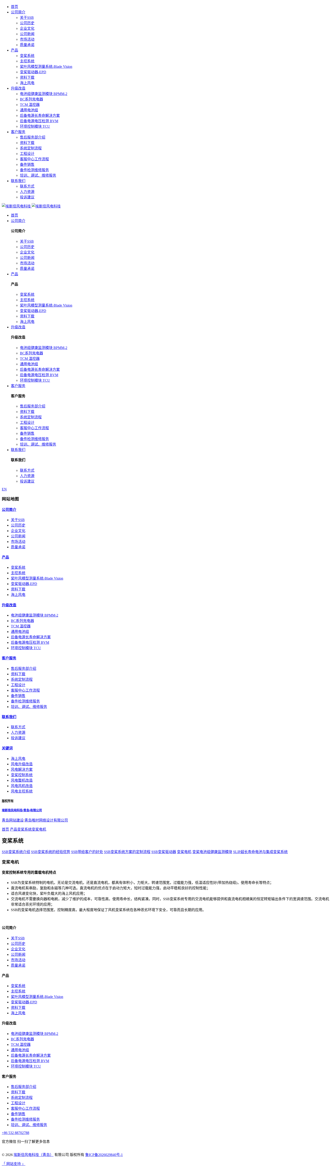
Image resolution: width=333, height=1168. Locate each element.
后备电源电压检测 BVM (39, 121)
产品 (14, 50)
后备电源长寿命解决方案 (40, 115)
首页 (14, 7)
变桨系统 (27, 56)
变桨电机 (39, 829)
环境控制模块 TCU (35, 126)
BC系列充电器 (31, 99)
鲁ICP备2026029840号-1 (104, 1155)
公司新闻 (27, 34)
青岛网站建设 (13, 820)
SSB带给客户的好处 (87, 852)
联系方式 (27, 186)
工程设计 (27, 154)
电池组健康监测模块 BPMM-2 (43, 94)
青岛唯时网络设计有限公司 (46, 820)
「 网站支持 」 (13, 1164)
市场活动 (27, 39)
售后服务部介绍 (32, 137)
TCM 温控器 (30, 105)
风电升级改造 (22, 764)
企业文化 (27, 28)
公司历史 (27, 23)
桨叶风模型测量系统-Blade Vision (46, 66)
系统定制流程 (31, 148)
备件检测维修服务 (34, 170)
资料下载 (27, 77)
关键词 (7, 748)
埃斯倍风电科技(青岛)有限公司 (22, 810)
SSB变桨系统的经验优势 (50, 852)
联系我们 (18, 181)
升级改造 (18, 88)
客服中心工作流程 (34, 159)
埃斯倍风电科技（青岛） (33, 1155)
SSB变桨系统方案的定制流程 (127, 852)
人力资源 (27, 192)
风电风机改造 (22, 786)
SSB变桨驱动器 (163, 852)
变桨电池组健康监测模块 (212, 852)
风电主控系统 (22, 791)
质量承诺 (27, 45)
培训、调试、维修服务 (38, 175)
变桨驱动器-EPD (33, 72)
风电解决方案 (22, 769)
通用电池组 (29, 110)
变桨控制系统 (22, 775)
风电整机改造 (22, 780)
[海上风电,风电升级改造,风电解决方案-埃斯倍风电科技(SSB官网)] (31, 206)
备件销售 (27, 164)
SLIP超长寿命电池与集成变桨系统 (260, 852)
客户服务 (18, 132)
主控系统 (27, 61)
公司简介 (18, 12)
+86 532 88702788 (15, 1133)
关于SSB (27, 18)
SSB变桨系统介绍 (16, 852)
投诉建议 (27, 197)
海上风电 (27, 83)
